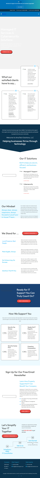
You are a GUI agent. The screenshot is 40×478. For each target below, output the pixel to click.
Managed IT (6, 466)
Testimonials (6, 464)
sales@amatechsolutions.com (32, 466)
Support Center (12, 10)
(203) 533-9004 (15, 464)
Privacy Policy (35, 473)
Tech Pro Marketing (29, 473)
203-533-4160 (29, 464)
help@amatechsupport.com (18, 466)
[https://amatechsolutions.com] (3, 14)
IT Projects (6, 468)
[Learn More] (26, 180)
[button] (38, 14)
